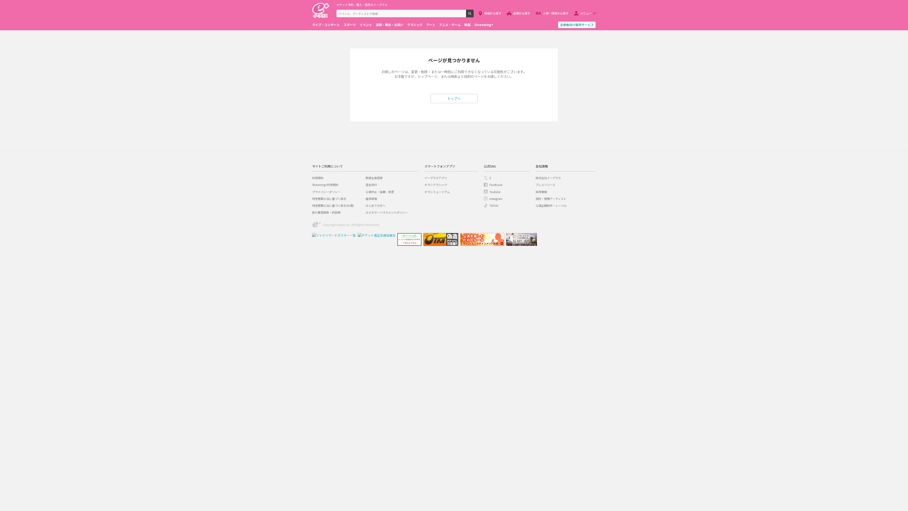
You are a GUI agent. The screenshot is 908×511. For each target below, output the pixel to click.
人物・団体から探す (555, 13)
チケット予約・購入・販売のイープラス (361, 5)
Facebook (495, 185)
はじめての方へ (375, 205)
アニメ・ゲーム (450, 24)
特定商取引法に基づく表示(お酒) (333, 205)
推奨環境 (371, 199)
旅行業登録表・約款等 (326, 212)
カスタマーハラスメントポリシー (387, 212)
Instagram (495, 199)
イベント (366, 24)
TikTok (493, 205)
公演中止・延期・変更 (380, 192)
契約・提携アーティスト (551, 199)
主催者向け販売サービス (577, 24)
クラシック (415, 24)
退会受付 (371, 185)
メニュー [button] (586, 13)
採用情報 (541, 192)
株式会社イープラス (548, 178)
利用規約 (317, 178)
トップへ (454, 98)
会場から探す (521, 13)
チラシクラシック (435, 185)
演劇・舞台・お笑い (389, 24)
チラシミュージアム (437, 192)
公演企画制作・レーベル (551, 205)
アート (430, 24)
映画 (467, 24)
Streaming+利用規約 (325, 185)
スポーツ (350, 24)
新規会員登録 (374, 178)
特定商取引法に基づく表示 (329, 199)
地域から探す (492, 13)
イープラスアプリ (435, 178)
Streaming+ (483, 24)
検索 (473, 15)
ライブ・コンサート (326, 24)
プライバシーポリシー (326, 192)
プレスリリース (545, 185)
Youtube (494, 192)
